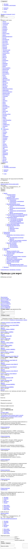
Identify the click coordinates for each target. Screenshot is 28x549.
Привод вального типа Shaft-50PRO (10, 325)
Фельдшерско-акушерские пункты (18, 265)
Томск (4, 141)
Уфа (3, 148)
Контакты (6, 267)
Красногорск (5, 69)
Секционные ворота (12, 217)
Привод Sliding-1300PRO (7, 332)
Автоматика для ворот (15, 269)
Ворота (5, 193)
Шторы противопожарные (16, 213)
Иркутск (4, 57)
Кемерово (4, 65)
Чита (3, 156)
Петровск (4, 105)
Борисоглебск (5, 33)
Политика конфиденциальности (9, 518)
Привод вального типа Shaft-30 (9, 366)
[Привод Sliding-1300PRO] (8, 329)
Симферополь (6, 124)
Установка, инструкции (10, 5)
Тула (3, 142)
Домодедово (5, 51)
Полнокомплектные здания (16, 264)
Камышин (5, 63)
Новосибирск (5, 94)
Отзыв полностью (5, 427)
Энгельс (4, 159)
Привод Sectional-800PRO (7, 387)
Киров (4, 66)
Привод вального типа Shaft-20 (9, 373)
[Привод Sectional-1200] (7, 377)
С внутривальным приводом (17, 216)
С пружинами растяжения (16, 218)
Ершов (4, 54)
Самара (4, 118)
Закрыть (3, 163)
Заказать (3, 328)
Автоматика (7, 233)
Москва (4, 84)
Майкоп (4, 81)
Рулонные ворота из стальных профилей (17, 214)
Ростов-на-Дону (6, 114)
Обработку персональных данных (18, 319)
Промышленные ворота (13, 198)
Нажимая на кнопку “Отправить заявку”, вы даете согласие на (14, 319)
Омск (3, 97)
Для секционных (14, 247)
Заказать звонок (5, 184)
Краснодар (5, 70)
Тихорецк (4, 138)
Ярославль (5, 161)
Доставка (6, 4)
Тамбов (4, 133)
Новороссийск (6, 93)
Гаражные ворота (11, 194)
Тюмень (4, 144)
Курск (4, 75)
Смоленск (5, 126)
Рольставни (6, 248)
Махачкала (5, 82)
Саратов (4, 123)
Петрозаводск (5, 106)
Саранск (4, 121)
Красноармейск (6, 67)
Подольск (4, 108)
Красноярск (5, 72)
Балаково (4, 27)
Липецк (4, 76)
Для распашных (14, 245)
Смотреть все (4, 489)
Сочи (3, 127)
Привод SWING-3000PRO (7, 352)
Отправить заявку (5, 315)
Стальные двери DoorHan (13, 260)
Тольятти (4, 139)
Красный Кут (5, 73)
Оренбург (4, 100)
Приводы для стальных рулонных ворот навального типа (18, 241)
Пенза (4, 102)
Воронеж (4, 47)
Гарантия (6, 8)
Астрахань (5, 24)
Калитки (12, 226)
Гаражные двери (11, 197)
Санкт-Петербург (6, 120)
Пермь (4, 103)
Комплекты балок (14, 228)
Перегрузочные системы (13, 261)
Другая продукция (8, 255)
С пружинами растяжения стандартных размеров (16, 220)
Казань (4, 59)
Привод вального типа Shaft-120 (9, 360)
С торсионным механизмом (17, 222)
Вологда (4, 45)
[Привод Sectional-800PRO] (8, 384)
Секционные (13, 200)
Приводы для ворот (12, 243)
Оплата (5, 9)
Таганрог (4, 132)
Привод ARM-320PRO (6, 345)
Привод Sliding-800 (5, 338)
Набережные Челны (7, 88)
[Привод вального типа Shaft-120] (9, 356)
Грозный (4, 48)
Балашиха (4, 29)
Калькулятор (7, 232)
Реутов (4, 112)
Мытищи (4, 87)
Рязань (4, 117)
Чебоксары (5, 153)
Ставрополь (5, 129)
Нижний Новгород (7, 91)
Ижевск (4, 56)
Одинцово (5, 96)
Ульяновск (5, 147)
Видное (4, 38)
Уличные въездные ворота (13, 225)
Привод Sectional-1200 (6, 380)
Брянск (4, 35)
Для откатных (13, 244)
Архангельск (5, 23)
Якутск (4, 160)
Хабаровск (5, 150)
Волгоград (5, 42)
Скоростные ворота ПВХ (13, 224)
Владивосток (5, 39)
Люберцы (4, 78)
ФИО (16, 537)
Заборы (5, 249)
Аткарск (4, 26)
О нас (5, 11)
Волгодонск (5, 44)
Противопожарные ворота (13, 204)
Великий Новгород (7, 36)
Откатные (12, 229)
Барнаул (4, 32)
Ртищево (4, 115)
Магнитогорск (6, 79)
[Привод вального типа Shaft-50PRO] (10, 322)
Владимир (5, 41)
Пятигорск (5, 111)
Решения (9, 263)
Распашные (12, 196)
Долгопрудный (6, 50)
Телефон (17, 538)
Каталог (7, 269)
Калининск (5, 60)
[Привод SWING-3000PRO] (8, 349)
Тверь (3, 135)
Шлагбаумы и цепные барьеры (14, 259)
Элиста (4, 157)
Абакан (4, 21)
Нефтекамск (5, 90)
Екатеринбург (6, 53)
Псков (4, 109)
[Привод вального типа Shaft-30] (9, 364)
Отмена (3, 543)
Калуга (4, 62)
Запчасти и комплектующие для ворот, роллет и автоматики (16, 257)
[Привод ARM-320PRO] (7, 342)
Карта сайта (7, 509)
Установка (6, 508)
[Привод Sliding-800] (6, 336)
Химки (4, 151)
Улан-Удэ (4, 145)
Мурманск (5, 85)
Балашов (4, 30)
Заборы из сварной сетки (13, 251)
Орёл (3, 99)
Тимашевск (5, 136)
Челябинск (5, 154)
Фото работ (6, 505)
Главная (3, 269)
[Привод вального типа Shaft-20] (9, 371)
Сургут (4, 130)
